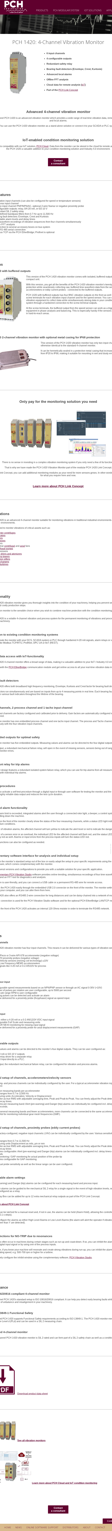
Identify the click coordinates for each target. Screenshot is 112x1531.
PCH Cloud (42, 146)
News (18, 1527)
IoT (83, 85)
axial (22, 546)
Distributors (71, 1527)
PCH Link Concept (68, 90)
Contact (100, 1527)
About (87, 1527)
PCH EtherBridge (18, 667)
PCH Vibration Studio (80, 1257)
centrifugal (9, 546)
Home (7, 1527)
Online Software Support (42, 1527)
